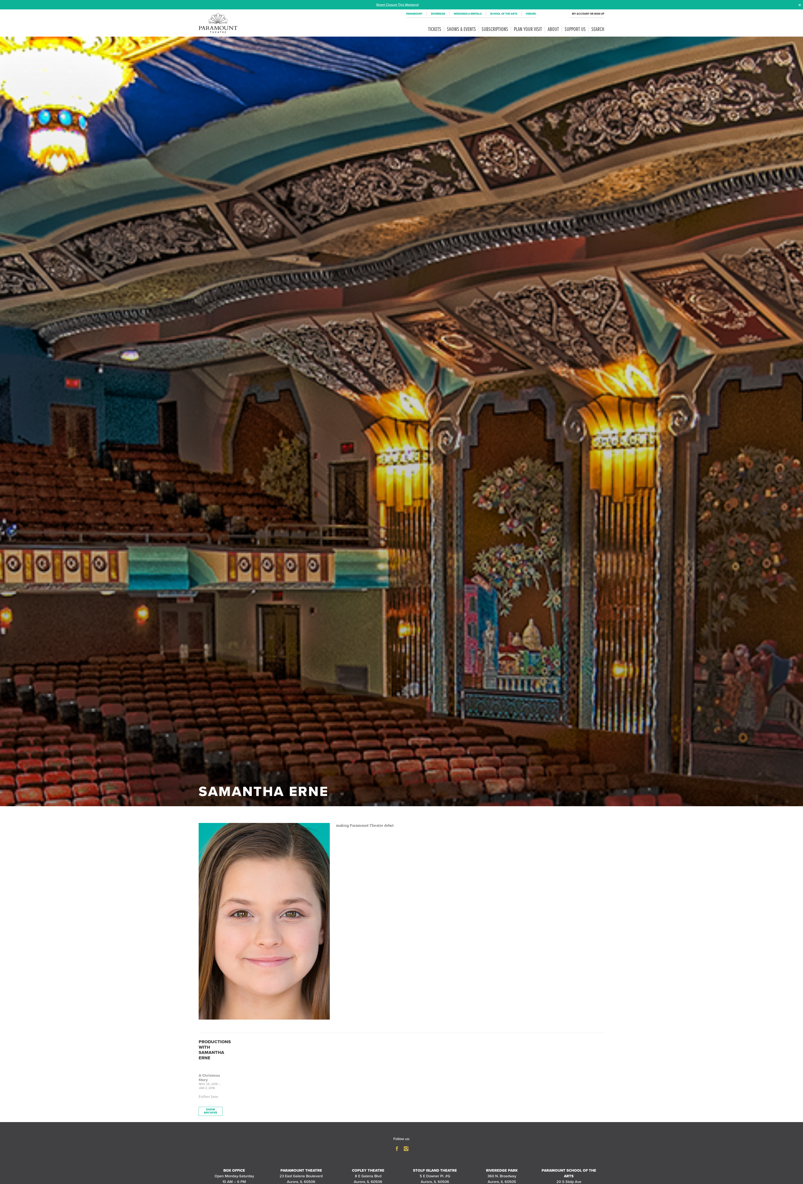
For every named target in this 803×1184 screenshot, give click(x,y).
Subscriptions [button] (495, 29)
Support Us (575, 29)
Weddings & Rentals (468, 13)
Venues (531, 13)
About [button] (553, 29)
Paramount (414, 13)
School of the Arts (503, 13)
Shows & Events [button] (461, 29)
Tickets (434, 29)
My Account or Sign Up (588, 13)
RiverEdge (438, 13)
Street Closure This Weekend (397, 4)
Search (597, 29)
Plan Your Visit (528, 29)
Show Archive (210, 1111)
